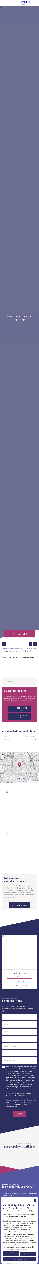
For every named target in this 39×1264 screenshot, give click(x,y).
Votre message (9, 1060)
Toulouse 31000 (30, 649)
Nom (6, 1024)
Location (5, 649)
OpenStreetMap (27, 782)
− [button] (3, 757)
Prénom (7, 1017)
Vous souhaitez (8, 1052)
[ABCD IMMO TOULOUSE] (29, 3)
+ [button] (3, 754)
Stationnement (16, 649)
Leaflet (19, 782)
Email (6, 1032)
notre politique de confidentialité (14, 1249)
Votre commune (10, 1046)
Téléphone (8, 1039)
